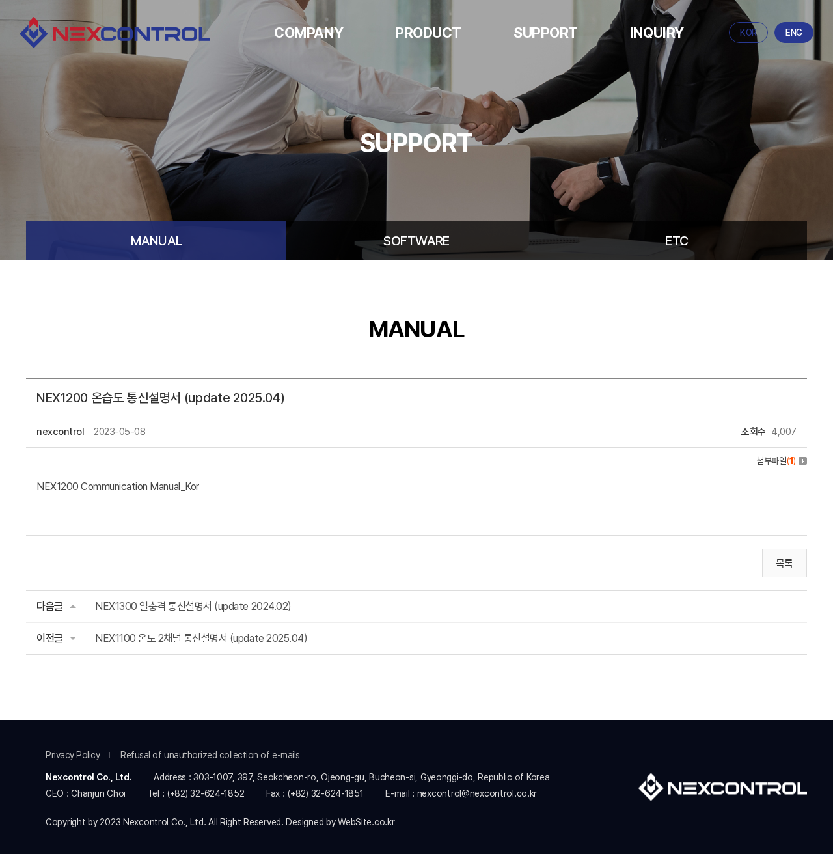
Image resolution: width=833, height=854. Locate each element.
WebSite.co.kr (366, 822)
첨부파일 (776, 461)
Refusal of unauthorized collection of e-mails (209, 755)
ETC (677, 241)
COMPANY (308, 32)
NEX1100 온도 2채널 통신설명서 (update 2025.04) (201, 638)
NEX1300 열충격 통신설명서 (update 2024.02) (193, 606)
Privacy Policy (73, 755)
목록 (784, 563)
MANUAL (156, 241)
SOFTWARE (416, 241)
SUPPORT (545, 32)
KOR (748, 32)
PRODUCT (428, 32)
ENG (793, 32)
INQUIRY (657, 32)
